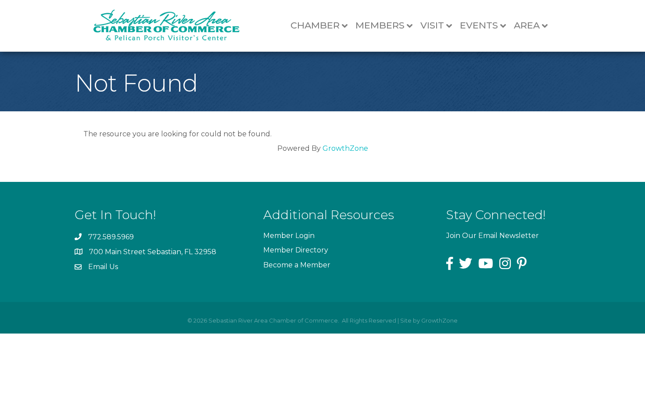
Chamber (315, 25)
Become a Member (296, 265)
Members (380, 25)
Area (527, 25)
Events (479, 25)
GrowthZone (345, 148)
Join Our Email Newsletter (492, 235)
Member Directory (295, 250)
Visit (432, 25)
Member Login (289, 235)
